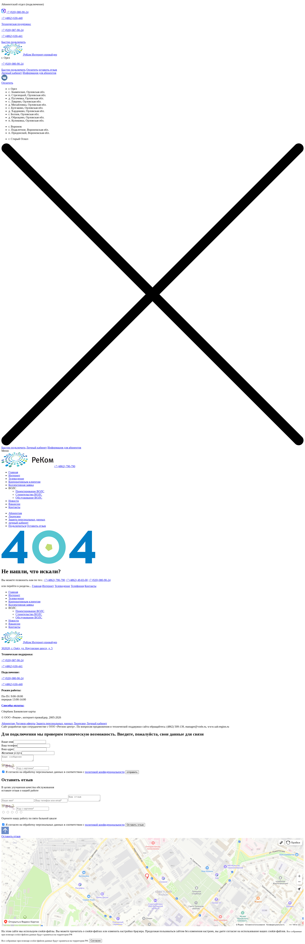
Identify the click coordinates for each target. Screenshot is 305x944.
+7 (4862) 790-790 (64, 466)
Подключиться (17, 525)
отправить (132, 772)
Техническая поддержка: (16, 24)
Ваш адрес (7, 749)
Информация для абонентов (39, 72)
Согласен (96, 940)
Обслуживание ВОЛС (29, 497)
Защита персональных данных (26, 519)
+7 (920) (17, 12)
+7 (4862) (12, 18)
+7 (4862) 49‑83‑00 (77, 580)
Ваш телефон (9, 745)
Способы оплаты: (12, 705)
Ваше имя (7, 741)
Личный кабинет (11, 72)
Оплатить (32, 69)
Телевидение (16, 478)
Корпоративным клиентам (24, 481)
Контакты (14, 507)
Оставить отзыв (36, 525)
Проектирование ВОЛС (30, 491)
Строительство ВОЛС (29, 494)
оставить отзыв (48, 69)
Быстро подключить (13, 42)
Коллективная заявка (21, 484)
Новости (13, 500)
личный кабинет (18, 522)
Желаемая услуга (11, 752)
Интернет (14, 475)
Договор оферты (25, 723)
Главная (13, 472)
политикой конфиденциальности (105, 771)
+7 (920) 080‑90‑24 (99, 580)
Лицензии (14, 516)
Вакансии (14, 504)
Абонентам (15, 513)
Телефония (77, 586)
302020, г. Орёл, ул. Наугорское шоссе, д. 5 (27, 648)
